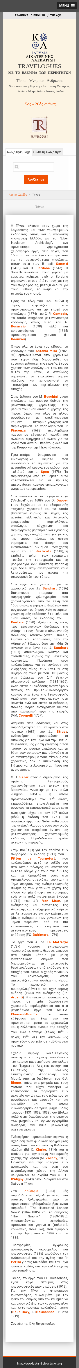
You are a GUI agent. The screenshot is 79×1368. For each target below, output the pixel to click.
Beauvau (18, 339)
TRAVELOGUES (39, 66)
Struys (62, 732)
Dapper (62, 500)
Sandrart (50, 588)
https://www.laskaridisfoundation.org (39, 1363)
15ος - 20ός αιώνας (39, 103)
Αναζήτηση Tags (19, 152)
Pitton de (21, 858)
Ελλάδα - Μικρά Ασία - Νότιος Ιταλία (40, 91)
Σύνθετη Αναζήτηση (47, 152)
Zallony (51, 1158)
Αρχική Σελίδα (18, 194)
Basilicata (44, 551)
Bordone (43, 268)
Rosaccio (22, 326)
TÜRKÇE (55, 15)
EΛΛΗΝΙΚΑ (21, 15)
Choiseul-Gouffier (25, 1014)
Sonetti (62, 264)
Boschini (51, 396)
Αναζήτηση (36, 179)
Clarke (41, 1150)
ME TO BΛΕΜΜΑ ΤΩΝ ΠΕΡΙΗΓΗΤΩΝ (39, 72)
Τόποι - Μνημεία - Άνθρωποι (39, 80)
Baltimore (40, 935)
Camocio (60, 314)
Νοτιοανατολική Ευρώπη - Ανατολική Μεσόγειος (39, 86)
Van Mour (51, 901)
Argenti (17, 997)
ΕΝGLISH (39, 15)
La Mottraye (57, 942)
